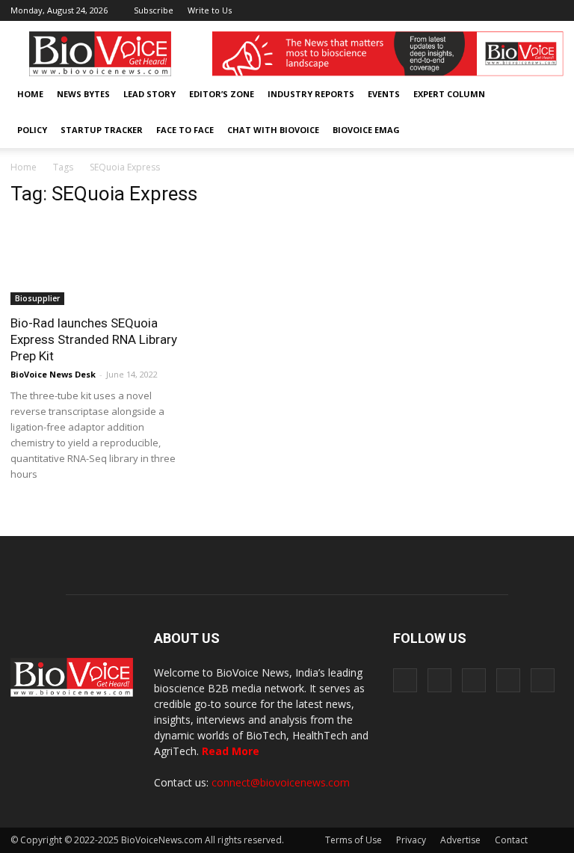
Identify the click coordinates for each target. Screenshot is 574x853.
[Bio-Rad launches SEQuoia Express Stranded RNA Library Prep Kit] (95, 263)
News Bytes (83, 93)
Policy (32, 129)
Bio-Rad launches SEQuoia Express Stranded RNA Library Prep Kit (93, 339)
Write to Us (210, 10)
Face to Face (185, 129)
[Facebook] (453, 10)
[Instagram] (478, 10)
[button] (510, 130)
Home (30, 93)
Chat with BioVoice (273, 129)
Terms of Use (353, 840)
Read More (230, 751)
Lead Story (149, 93)
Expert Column (449, 93)
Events (384, 93)
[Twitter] (527, 10)
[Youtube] (552, 10)
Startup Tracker (102, 129)
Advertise (460, 840)
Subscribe (153, 10)
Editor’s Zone (221, 93)
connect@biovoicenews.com (281, 782)
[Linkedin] (503, 10)
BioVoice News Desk (53, 374)
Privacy (411, 840)
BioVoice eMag (366, 129)
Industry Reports (311, 93)
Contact (511, 840)
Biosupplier (37, 298)
